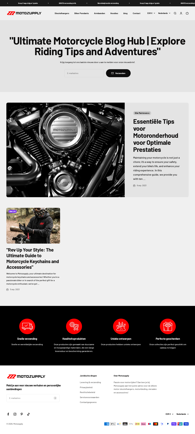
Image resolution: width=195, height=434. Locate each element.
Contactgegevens (88, 402)
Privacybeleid (86, 387)
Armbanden (99, 13)
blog (125, 13)
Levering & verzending (90, 382)
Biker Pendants (81, 13)
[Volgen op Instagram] (15, 414)
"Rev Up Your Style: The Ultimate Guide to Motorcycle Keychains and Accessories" (32, 258)
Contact (136, 13)
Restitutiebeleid (87, 392)
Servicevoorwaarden (89, 397)
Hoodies (114, 13)
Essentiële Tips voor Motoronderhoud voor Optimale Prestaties (155, 135)
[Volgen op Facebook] (8, 414)
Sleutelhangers (62, 13)
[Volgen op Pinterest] (21, 414)
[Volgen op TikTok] (28, 414)
